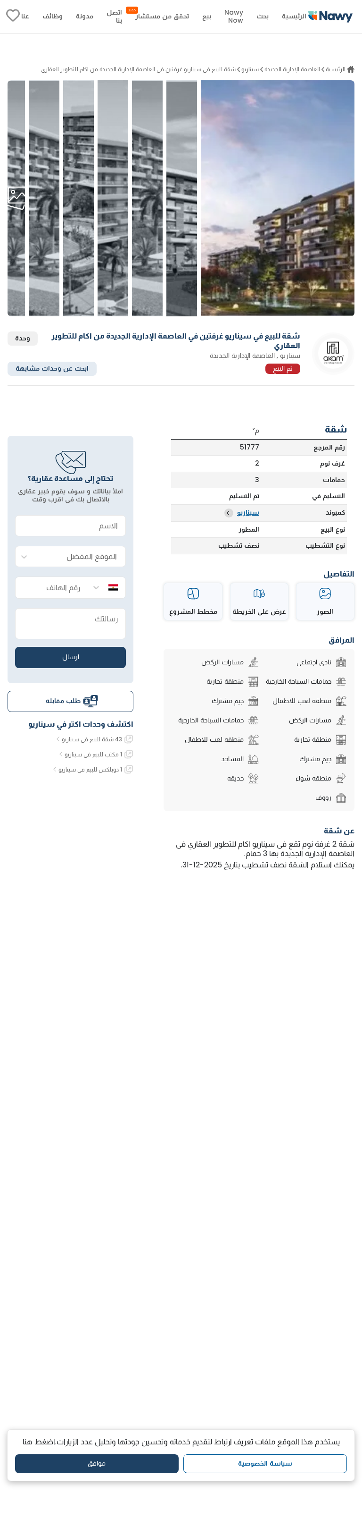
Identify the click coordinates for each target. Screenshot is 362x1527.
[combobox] (80, 557)
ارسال (70, 657)
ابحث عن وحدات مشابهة (52, 368)
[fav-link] (13, 16)
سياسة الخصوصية (265, 1463)
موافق (97, 1463)
